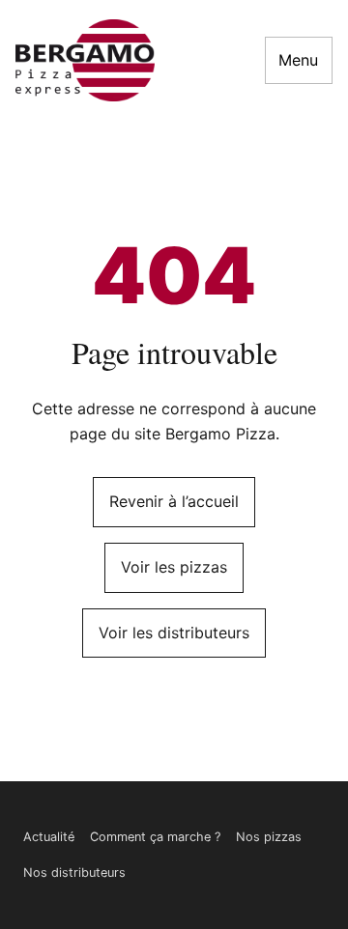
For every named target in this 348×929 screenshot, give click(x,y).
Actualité (48, 837)
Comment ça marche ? (155, 837)
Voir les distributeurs (174, 632)
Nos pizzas (269, 837)
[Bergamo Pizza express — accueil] (85, 60)
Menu (298, 60)
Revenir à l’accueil (174, 501)
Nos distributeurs (74, 872)
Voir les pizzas (174, 567)
